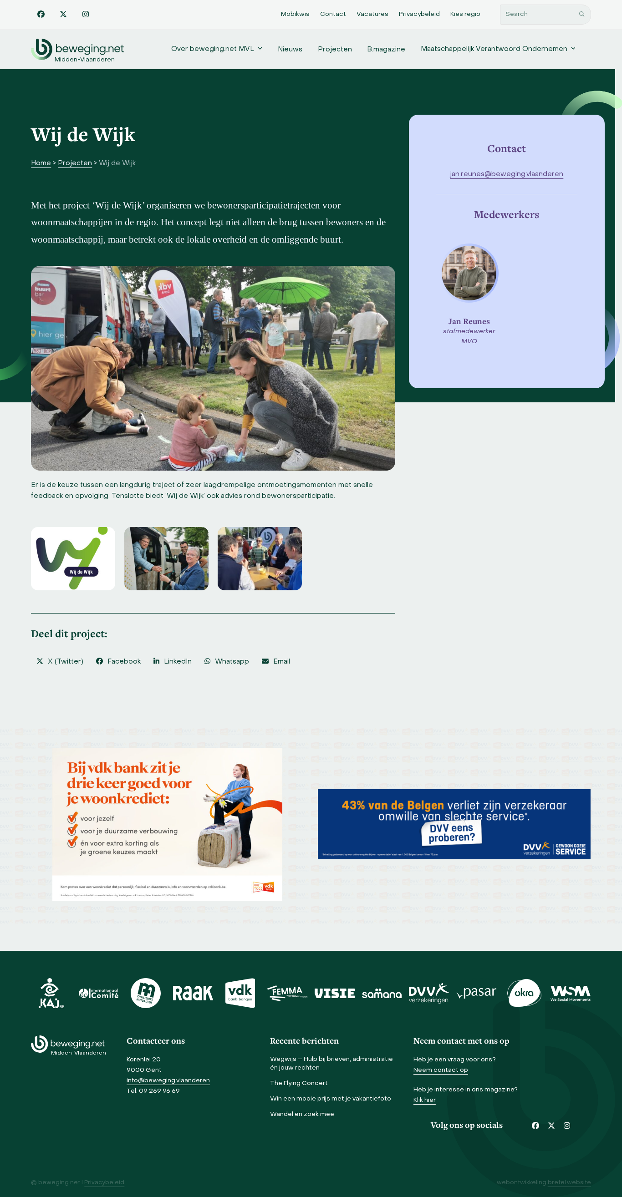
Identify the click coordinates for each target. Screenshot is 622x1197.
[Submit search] (582, 14)
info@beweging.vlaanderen (168, 1081)
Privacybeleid (104, 1183)
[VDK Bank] (240, 993)
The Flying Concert (299, 1083)
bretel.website (569, 1183)
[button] (59, 662)
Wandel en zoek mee (302, 1114)
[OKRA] (524, 993)
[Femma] (287, 993)
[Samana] (382, 993)
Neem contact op (440, 1070)
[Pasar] (476, 993)
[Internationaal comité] (99, 993)
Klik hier (424, 1100)
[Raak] (193, 993)
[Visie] (335, 993)
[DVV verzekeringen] (429, 993)
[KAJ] (51, 993)
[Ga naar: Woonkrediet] (167, 824)
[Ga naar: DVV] (454, 824)
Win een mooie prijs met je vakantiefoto (330, 1099)
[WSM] (571, 993)
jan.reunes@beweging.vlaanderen (506, 174)
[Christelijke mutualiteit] (146, 993)
